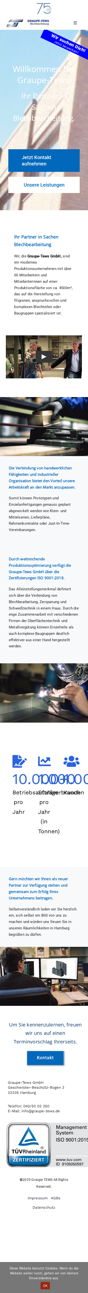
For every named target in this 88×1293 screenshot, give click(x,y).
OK (45, 1286)
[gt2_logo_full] (27, 20)
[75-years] (44, 4)
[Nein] (81, 1277)
